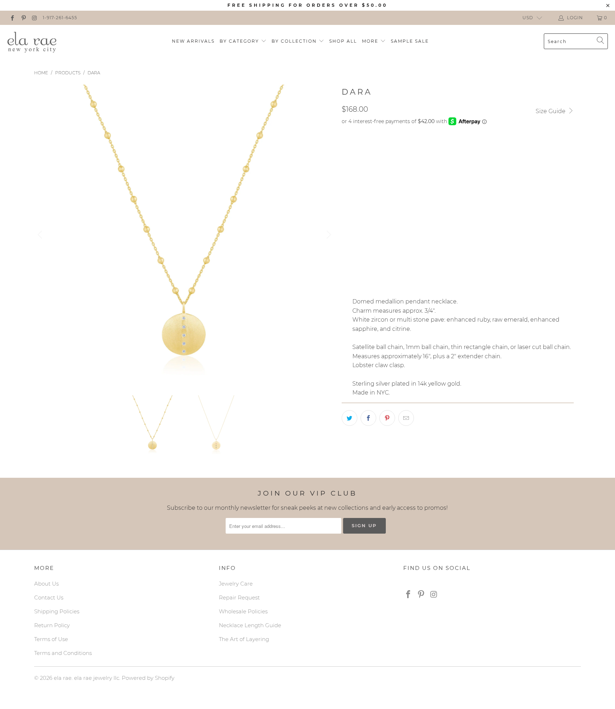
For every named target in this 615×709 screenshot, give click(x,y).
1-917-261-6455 (60, 17)
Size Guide (551, 111)
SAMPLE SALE (410, 41)
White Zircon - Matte (375, 180)
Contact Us (48, 597)
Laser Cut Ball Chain (447, 247)
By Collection (295, 41)
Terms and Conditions (63, 653)
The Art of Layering (244, 639)
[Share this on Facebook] (368, 418)
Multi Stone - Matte (445, 198)
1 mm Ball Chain (436, 229)
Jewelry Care (236, 583)
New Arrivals (193, 41)
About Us (46, 583)
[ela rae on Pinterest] (23, 17)
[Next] (328, 235)
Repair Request (239, 597)
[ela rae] (32, 41)
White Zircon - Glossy (376, 198)
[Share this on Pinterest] (387, 418)
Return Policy (52, 625)
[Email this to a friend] (406, 418)
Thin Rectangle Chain (376, 247)
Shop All (343, 41)
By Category (240, 41)
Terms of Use (51, 639)
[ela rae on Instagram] (34, 17)
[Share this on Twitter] (349, 418)
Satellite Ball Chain (374, 229)
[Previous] (41, 235)
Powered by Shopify (148, 677)
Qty (347, 267)
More (371, 41)
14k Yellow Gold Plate (378, 148)
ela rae (63, 677)
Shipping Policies (56, 611)
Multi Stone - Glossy (443, 180)
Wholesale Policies (243, 611)
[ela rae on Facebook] (12, 17)
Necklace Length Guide (250, 625)
